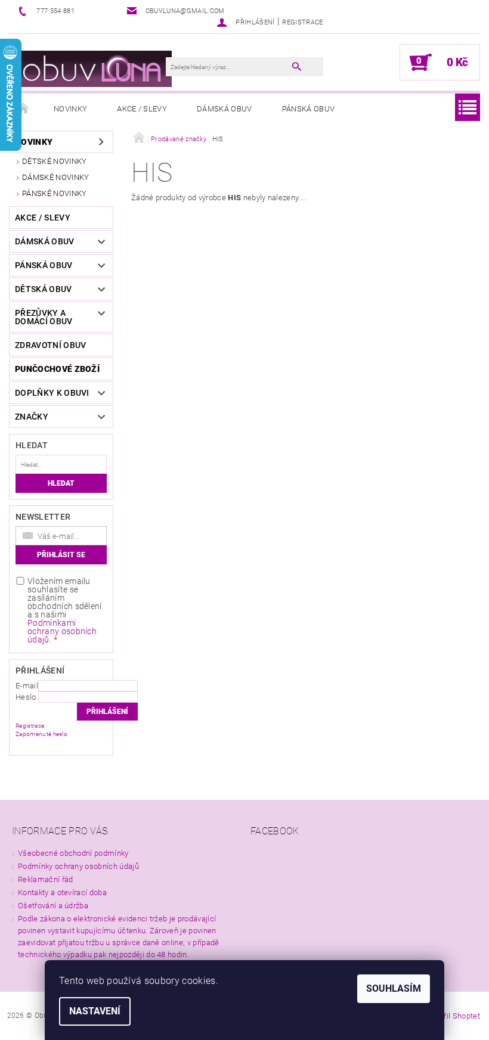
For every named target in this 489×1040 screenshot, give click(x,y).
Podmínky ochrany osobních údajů (78, 866)
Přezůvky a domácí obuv (44, 317)
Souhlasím (393, 988)
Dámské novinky (55, 177)
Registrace (302, 22)
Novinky (70, 108)
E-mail (27, 685)
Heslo (26, 697)
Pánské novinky (54, 193)
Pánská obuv (308, 108)
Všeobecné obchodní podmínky (73, 853)
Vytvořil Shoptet (452, 1015)
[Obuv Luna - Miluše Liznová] (93, 68)
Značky (31, 416)
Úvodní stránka (24, 109)
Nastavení (94, 1011)
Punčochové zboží (57, 369)
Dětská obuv (43, 289)
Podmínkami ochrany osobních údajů (62, 631)
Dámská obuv (224, 108)
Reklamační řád (45, 879)
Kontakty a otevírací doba (62, 892)
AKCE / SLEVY (142, 108)
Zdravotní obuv (50, 345)
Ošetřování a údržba (53, 905)
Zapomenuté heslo (41, 734)
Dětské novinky (54, 161)
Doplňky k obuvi (52, 393)
